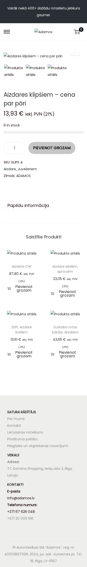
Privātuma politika (22, 439)
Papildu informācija (28, 205)
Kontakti (14, 425)
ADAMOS (23, 175)
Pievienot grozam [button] (24, 288)
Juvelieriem (27, 169)
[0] (77, 32)
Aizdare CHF (22, 266)
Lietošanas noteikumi (25, 432)
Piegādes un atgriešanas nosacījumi (37, 445)
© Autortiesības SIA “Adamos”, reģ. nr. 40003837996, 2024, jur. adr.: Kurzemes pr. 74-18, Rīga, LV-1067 (43, 554)
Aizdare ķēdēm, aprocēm (65, 269)
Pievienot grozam (52, 148)
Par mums (16, 418)
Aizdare (10, 169)
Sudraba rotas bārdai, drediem (65, 330)
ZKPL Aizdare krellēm (21, 330)
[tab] (43, 205)
